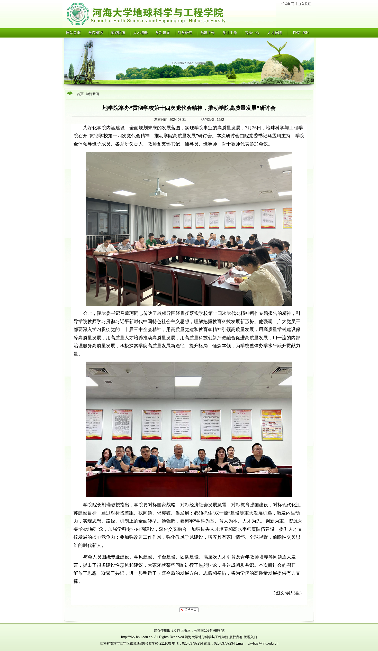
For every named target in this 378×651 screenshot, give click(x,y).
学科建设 (163, 33)
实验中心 (252, 33)
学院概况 (95, 33)
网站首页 (73, 33)
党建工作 (207, 33)
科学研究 (185, 33)
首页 (80, 94)
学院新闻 (92, 94)
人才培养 (140, 33)
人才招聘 (274, 33)
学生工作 (230, 33)
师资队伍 (118, 33)
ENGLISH (301, 33)
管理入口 (250, 637)
